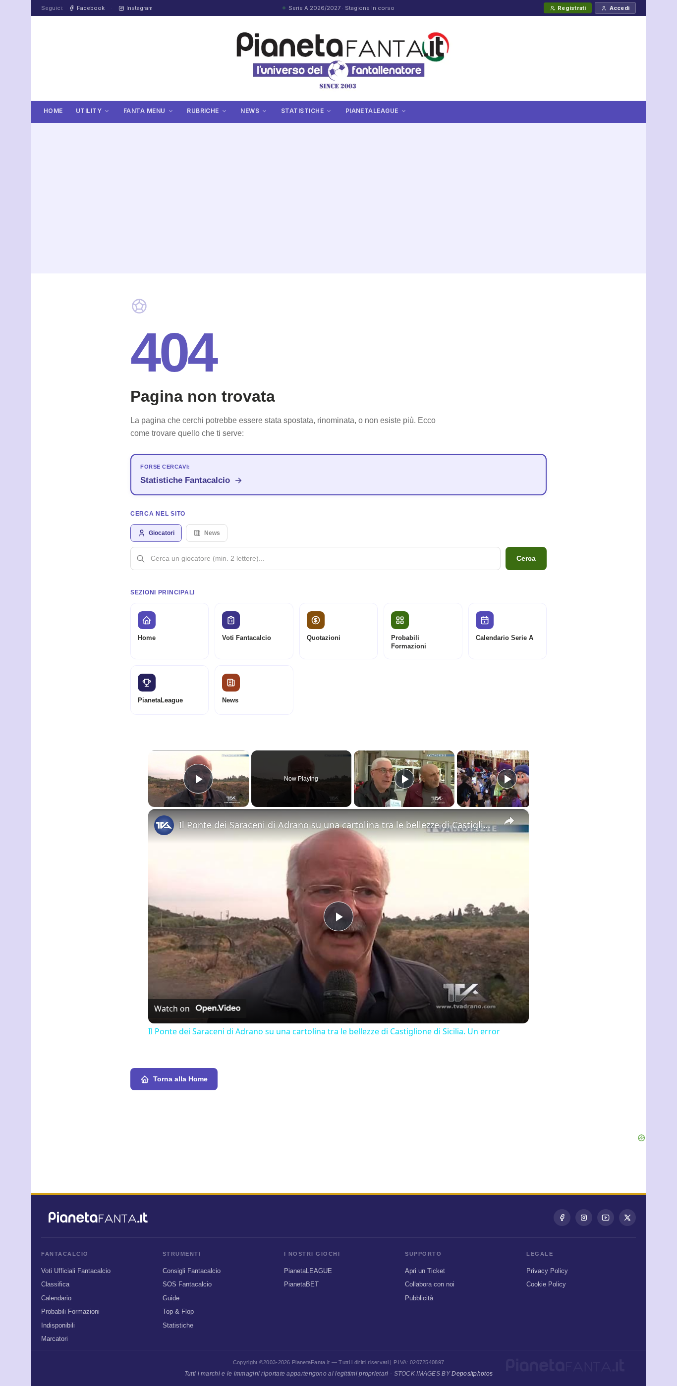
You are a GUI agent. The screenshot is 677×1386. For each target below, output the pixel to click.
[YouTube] (605, 1217)
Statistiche (302, 110)
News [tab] (212, 533)
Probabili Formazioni (70, 1311)
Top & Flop (178, 1311)
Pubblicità (419, 1298)
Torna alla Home (180, 1079)
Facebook (91, 7)
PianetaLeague (371, 110)
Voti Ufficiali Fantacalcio (76, 1271)
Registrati (572, 7)
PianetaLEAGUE (308, 1271)
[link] (164, 825)
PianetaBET (301, 1284)
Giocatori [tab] (161, 533)
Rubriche (203, 110)
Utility (89, 110)
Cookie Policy (546, 1284)
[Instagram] (583, 1217)
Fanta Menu (144, 110)
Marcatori (54, 1338)
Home (53, 110)
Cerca (526, 558)
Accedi (619, 7)
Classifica (55, 1284)
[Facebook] (562, 1217)
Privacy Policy (547, 1271)
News (249, 110)
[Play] (404, 779)
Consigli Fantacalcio (192, 1271)
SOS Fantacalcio (187, 1284)
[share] (509, 821)
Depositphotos (472, 1373)
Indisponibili (58, 1325)
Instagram (139, 7)
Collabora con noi (429, 1284)
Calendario (56, 1298)
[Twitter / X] (627, 1217)
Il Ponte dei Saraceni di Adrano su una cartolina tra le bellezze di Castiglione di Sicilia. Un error (337, 825)
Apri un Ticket (425, 1271)
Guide (171, 1298)
